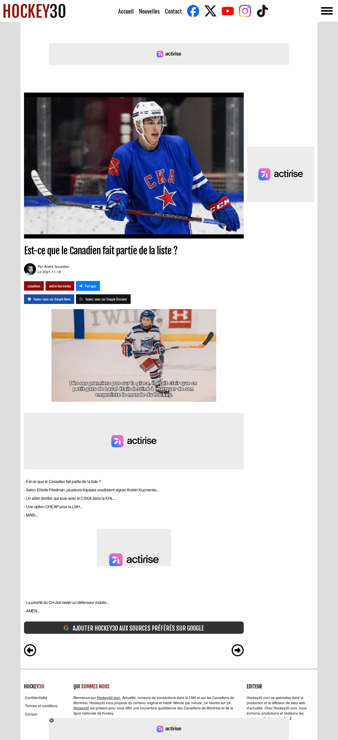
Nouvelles (149, 11)
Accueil (126, 11)
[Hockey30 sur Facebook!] (193, 11)
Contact (173, 11)
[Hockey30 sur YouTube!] (227, 11)
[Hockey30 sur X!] (210, 11)
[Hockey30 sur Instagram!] (245, 11)
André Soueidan (56, 266)
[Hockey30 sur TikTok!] (262, 11)
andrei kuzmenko (60, 285)
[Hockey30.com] (34, 10)
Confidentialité (36, 697)
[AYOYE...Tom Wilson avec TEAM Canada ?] (30, 650)
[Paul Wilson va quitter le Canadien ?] (238, 650)
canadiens (33, 285)
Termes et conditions (41, 705)
